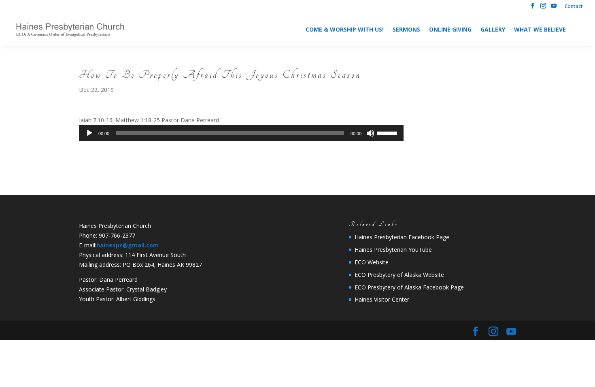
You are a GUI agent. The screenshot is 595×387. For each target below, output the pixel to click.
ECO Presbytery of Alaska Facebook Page (409, 287)
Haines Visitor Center (382, 299)
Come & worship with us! (345, 30)
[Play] (89, 133)
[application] (241, 133)
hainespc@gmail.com (127, 245)
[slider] (388, 132)
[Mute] (370, 133)
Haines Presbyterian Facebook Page (402, 237)
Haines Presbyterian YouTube (393, 249)
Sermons (406, 30)
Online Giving (450, 30)
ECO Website (372, 262)
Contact (574, 7)
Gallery (492, 30)
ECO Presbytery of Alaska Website (399, 275)
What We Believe (540, 30)
